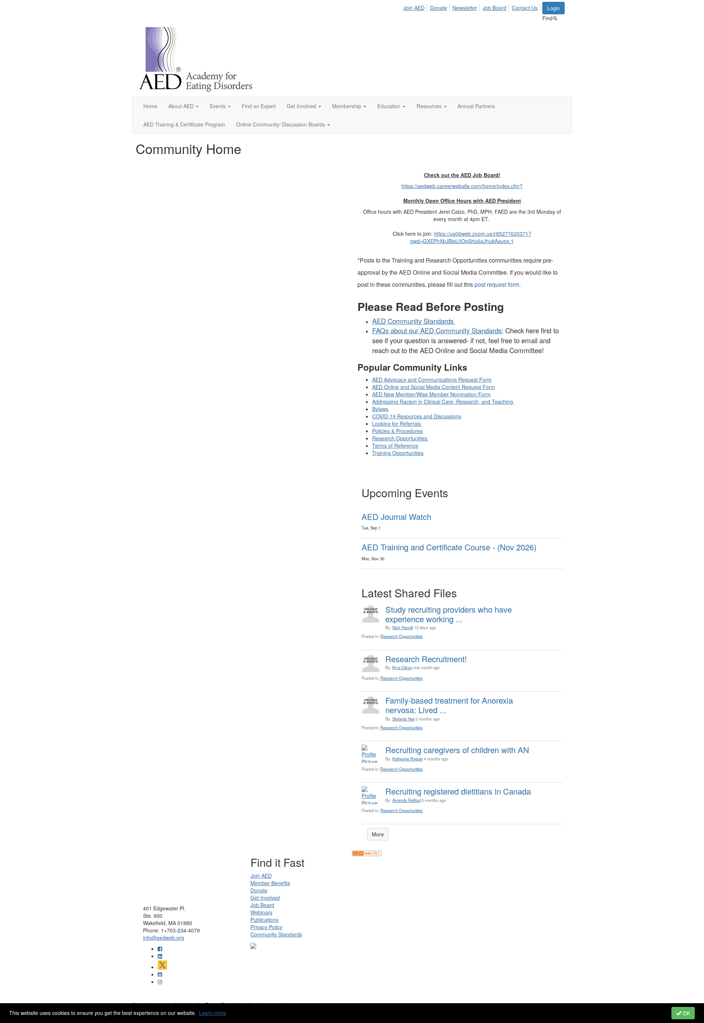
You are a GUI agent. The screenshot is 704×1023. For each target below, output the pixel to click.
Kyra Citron (402, 667)
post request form (496, 284)
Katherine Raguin (407, 759)
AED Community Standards (413, 321)
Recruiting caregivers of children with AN (457, 749)
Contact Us (525, 7)
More (378, 834)
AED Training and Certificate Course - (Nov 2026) (449, 547)
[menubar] (472, 6)
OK (685, 1013)
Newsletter (464, 7)
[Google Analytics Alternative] (366, 852)
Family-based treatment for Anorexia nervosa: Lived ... (449, 704)
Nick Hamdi (402, 627)
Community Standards (276, 934)
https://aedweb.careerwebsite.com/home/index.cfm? (462, 186)
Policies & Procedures (397, 430)
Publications (264, 919)
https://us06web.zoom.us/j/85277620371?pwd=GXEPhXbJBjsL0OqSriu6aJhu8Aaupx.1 (470, 237)
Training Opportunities (397, 452)
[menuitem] (416, 6)
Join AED (414, 7)
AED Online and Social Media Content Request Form (433, 386)
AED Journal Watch (396, 516)
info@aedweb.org (163, 937)
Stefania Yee (403, 719)
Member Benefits (270, 883)
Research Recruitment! (426, 658)
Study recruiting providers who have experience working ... (448, 614)
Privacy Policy (266, 927)
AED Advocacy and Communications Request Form (432, 379)
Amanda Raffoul (406, 800)
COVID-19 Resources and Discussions (416, 416)
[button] (183, 106)
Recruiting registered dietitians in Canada (458, 791)
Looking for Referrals (397, 423)
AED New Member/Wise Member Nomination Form (431, 394)
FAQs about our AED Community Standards (437, 330)
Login (553, 8)
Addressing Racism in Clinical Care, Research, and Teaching (443, 401)
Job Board (494, 7)
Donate (438, 7)
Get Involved (265, 897)
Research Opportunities (400, 438)
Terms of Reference (395, 445)
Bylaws (380, 408)
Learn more (212, 1012)
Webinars (261, 912)
